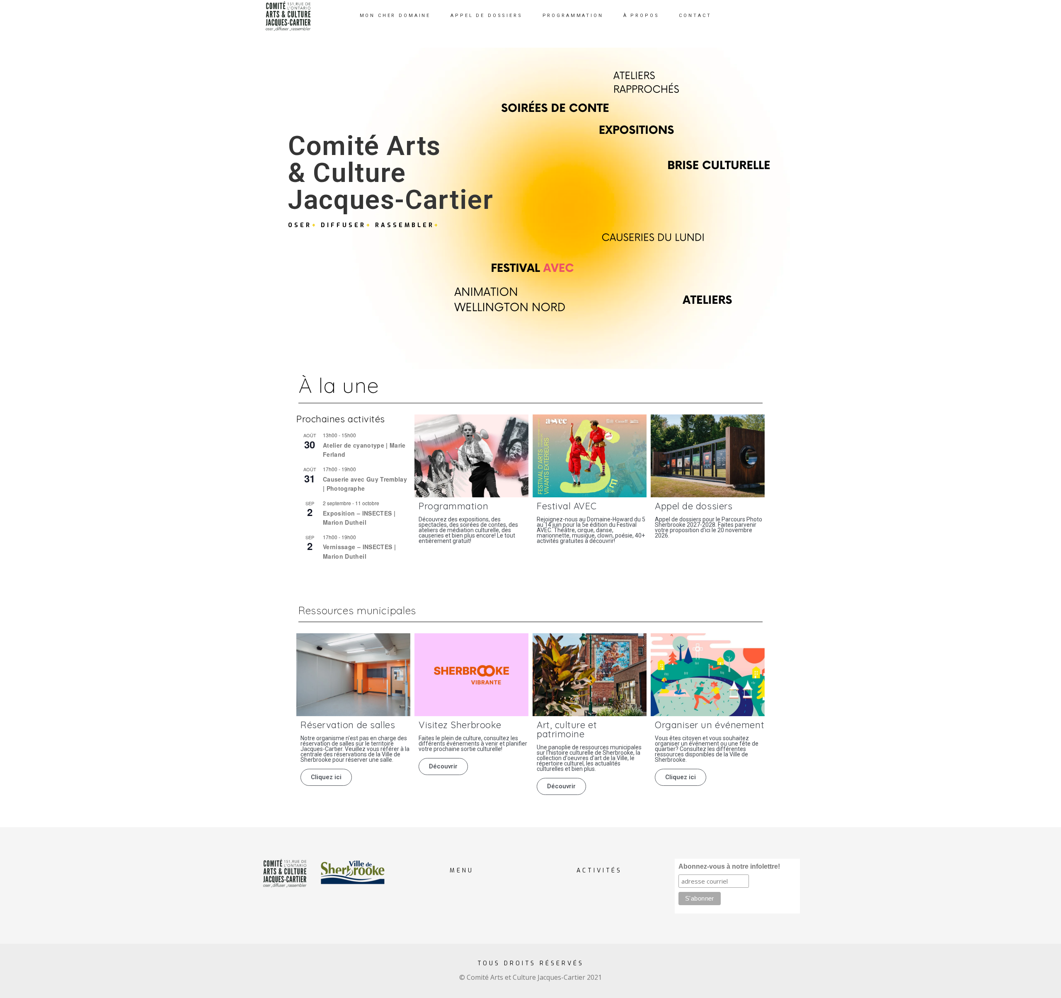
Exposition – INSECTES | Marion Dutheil (359, 518)
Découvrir (443, 766)
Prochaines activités (340, 419)
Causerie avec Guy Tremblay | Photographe (365, 484)
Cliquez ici (326, 777)
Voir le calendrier (318, 574)
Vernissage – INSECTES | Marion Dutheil (359, 551)
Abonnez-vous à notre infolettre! (729, 866)
